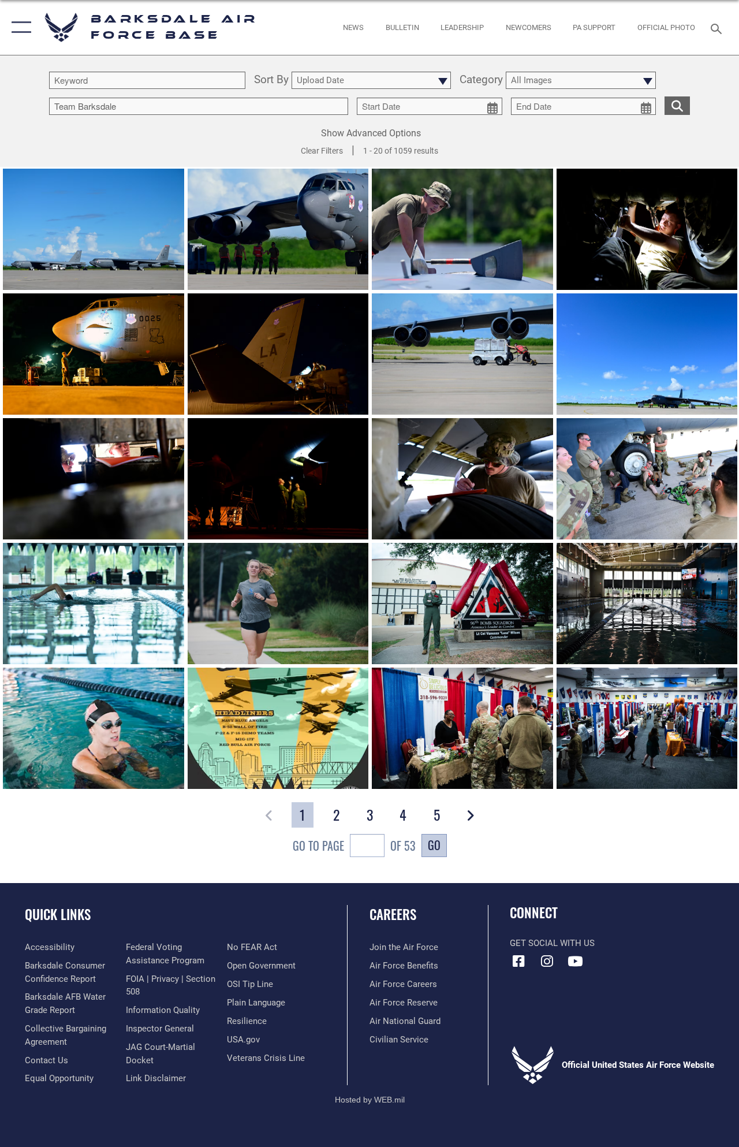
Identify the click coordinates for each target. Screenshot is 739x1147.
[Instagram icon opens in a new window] (546, 961)
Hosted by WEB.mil (370, 1099)
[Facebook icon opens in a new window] (518, 961)
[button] (19, 27)
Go (434, 845)
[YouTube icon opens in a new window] (575, 961)
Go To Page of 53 (354, 845)
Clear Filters (322, 150)
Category (481, 80)
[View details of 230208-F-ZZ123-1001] (278, 728)
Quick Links (58, 914)
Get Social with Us (552, 943)
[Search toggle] (718, 27)
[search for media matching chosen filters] (677, 105)
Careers (393, 914)
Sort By (271, 80)
